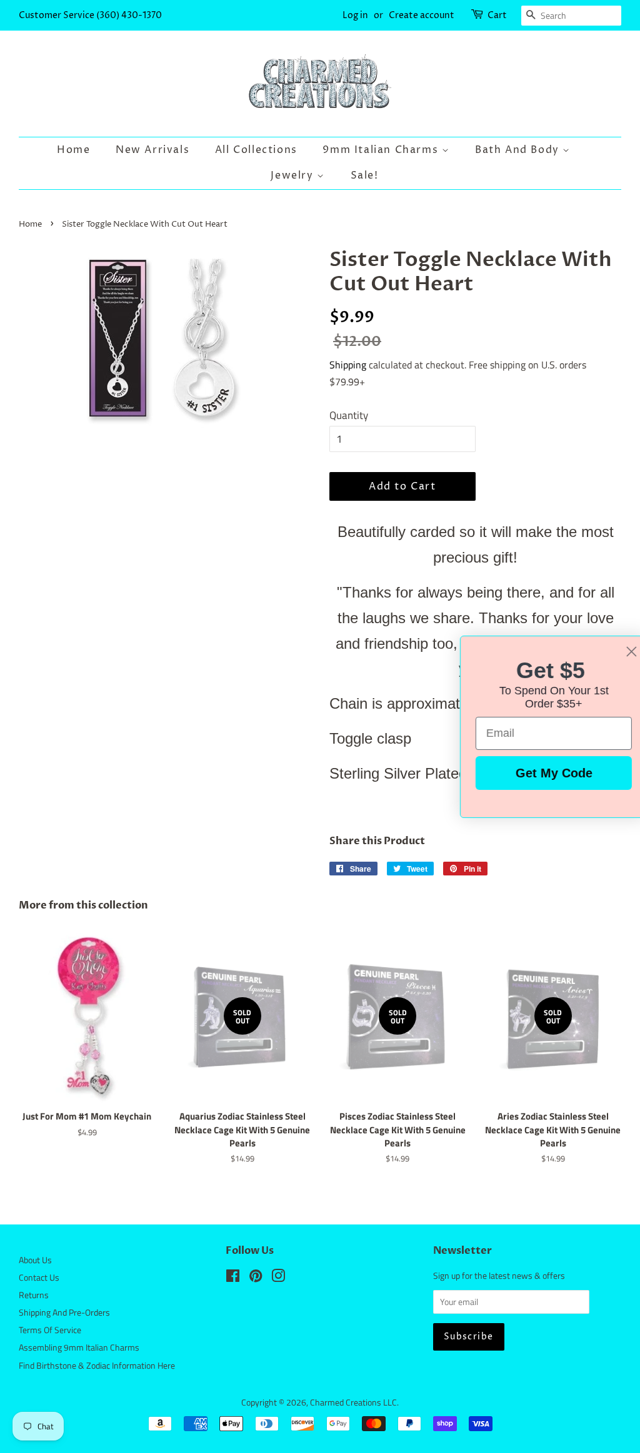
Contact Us (39, 1277)
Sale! (365, 175)
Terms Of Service (50, 1330)
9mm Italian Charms (381, 150)
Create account (421, 15)
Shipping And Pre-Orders (64, 1312)
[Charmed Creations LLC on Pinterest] (255, 1278)
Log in (355, 15)
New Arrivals (152, 150)
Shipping (347, 364)
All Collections (256, 150)
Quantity (348, 415)
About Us (35, 1260)
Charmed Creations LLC (353, 1402)
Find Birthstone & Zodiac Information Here (97, 1365)
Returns (34, 1295)
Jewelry (294, 175)
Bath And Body (518, 150)
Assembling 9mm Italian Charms (79, 1347)
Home (73, 150)
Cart (497, 15)
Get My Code (534, 773)
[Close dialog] (611, 651)
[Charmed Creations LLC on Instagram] (278, 1278)
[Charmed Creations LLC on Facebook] (233, 1278)
